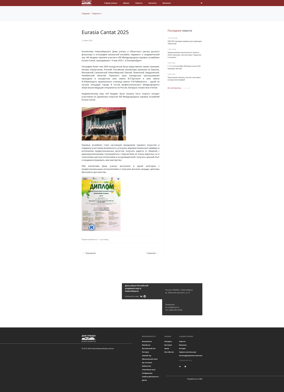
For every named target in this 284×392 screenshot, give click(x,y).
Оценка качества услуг (187, 352)
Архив (166, 348)
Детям (144, 380)
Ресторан (145, 352)
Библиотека (146, 366)
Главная (85, 13)
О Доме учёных (110, 3)
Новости (138, 3)
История (182, 348)
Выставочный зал (148, 348)
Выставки (168, 345)
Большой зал (147, 341)
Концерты (168, 341)
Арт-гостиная (147, 363)
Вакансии (167, 3)
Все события (169, 352)
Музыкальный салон (150, 359)
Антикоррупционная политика (190, 356)
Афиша (126, 3)
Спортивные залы (148, 370)
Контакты (152, 3)
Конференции (147, 373)
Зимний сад (146, 356)
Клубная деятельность (150, 377)
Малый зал (146, 345)
